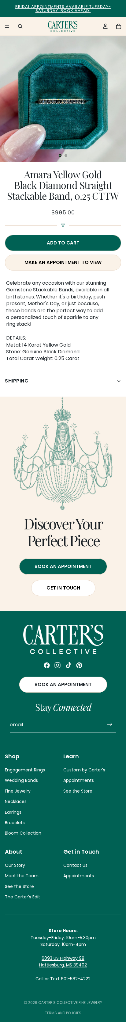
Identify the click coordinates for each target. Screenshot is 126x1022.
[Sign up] (109, 724)
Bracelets (15, 823)
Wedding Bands (21, 781)
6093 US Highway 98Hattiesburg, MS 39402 (63, 961)
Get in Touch (63, 588)
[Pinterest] (79, 665)
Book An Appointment (63, 566)
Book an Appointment (63, 685)
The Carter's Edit (22, 897)
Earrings (13, 812)
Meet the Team (22, 876)
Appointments (78, 781)
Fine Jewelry (18, 791)
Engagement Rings (25, 770)
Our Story (15, 865)
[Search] (20, 26)
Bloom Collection (23, 833)
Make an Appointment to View (63, 262)
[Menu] (7, 26)
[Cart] (118, 26)
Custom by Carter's (84, 770)
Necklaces (16, 802)
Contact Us (75, 865)
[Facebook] (46, 665)
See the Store (77, 791)
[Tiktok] (68, 665)
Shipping (16, 380)
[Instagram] (57, 665)
